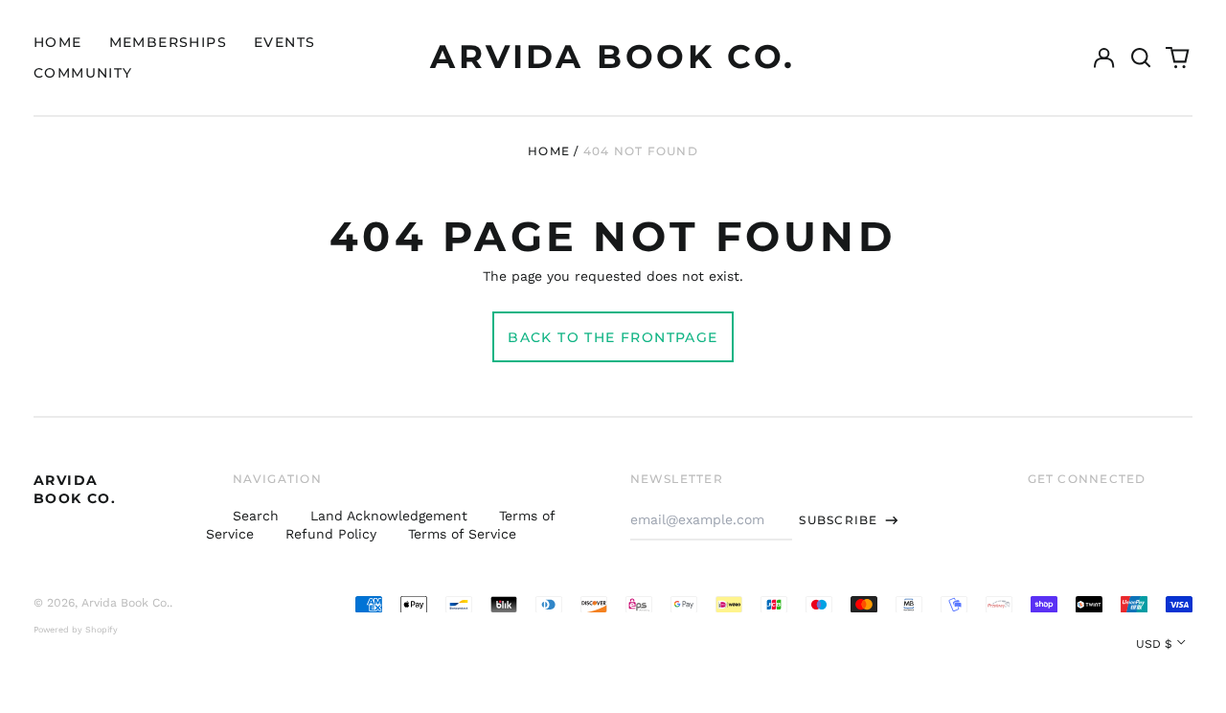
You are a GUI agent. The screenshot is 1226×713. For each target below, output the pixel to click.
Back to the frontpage (612, 337)
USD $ (1154, 644)
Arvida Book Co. (612, 56)
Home (549, 151)
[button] (1140, 57)
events (284, 42)
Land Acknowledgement (388, 515)
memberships (168, 42)
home (58, 42)
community (83, 72)
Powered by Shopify (76, 629)
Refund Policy (330, 533)
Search (256, 515)
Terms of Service (462, 533)
